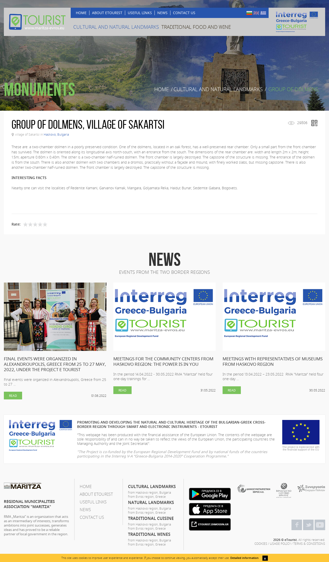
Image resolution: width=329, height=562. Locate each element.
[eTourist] (37, 22)
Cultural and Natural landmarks (218, 89)
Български (249, 13)
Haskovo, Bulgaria (56, 134)
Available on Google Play (210, 494)
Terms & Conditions (309, 543)
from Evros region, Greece (147, 496)
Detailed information (244, 558)
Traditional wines (149, 534)
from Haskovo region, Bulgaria (149, 492)
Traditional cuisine (151, 518)
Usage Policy (280, 543)
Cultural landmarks (152, 486)
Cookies (260, 543)
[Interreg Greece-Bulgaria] (297, 22)
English (256, 13)
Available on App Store (210, 509)
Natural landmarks (151, 502)
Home (161, 89)
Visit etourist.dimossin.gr (210, 524)
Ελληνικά (263, 13)
